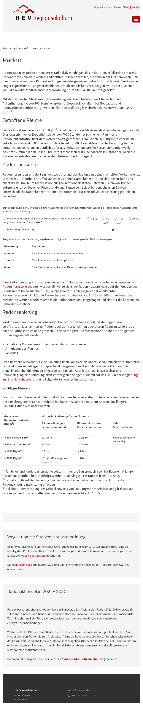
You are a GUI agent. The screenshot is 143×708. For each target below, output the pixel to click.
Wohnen (8, 48)
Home (117, 7)
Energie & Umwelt (27, 48)
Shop (126, 7)
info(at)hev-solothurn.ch (83, 690)
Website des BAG (31, 555)
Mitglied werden (103, 7)
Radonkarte (19, 564)
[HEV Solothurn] (43, 13)
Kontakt (136, 7)
